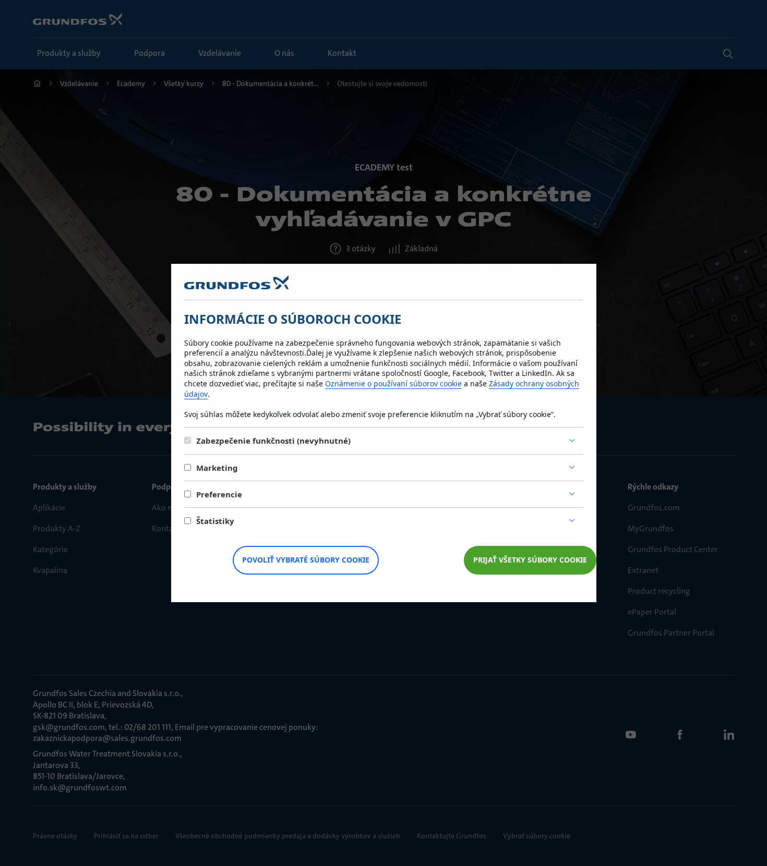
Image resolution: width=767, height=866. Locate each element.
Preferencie (219, 494)
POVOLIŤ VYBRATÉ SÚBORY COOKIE (305, 560)
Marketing (217, 467)
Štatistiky (215, 521)
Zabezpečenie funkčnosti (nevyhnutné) (273, 440)
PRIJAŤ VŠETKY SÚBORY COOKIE (530, 560)
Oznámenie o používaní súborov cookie (393, 383)
